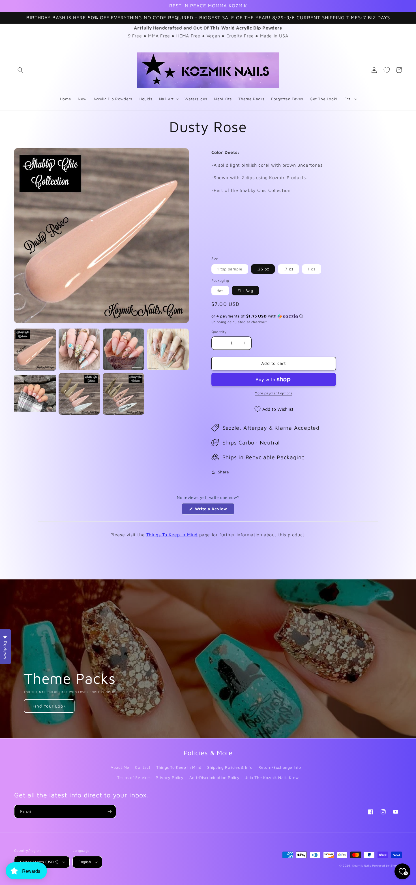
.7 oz (288, 268)
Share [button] (223, 471)
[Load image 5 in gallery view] (35, 394)
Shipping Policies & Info (229, 767)
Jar (223, 291)
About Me (120, 767)
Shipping (219, 322)
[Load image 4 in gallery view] (168, 349)
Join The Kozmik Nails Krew (272, 777)
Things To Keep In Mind (172, 534)
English (84, 861)
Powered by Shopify (387, 865)
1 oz (314, 270)
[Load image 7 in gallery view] (123, 394)
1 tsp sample (232, 270)
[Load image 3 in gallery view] (123, 349)
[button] (20, 70)
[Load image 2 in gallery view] (79, 349)
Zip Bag (245, 290)
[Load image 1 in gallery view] (35, 349)
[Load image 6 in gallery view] (79, 394)
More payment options (273, 393)
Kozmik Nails (361, 865)
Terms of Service (133, 777)
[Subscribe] (109, 811)
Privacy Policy (169, 777)
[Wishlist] (386, 70)
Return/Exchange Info (279, 767)
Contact (142, 767)
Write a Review (214, 510)
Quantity (219, 331)
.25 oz (263, 268)
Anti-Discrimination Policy (214, 777)
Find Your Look (49, 706)
